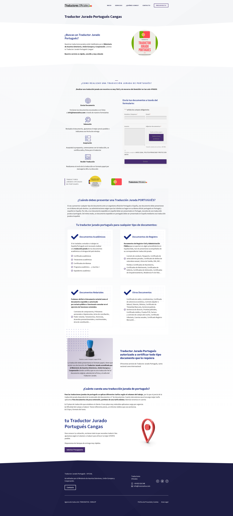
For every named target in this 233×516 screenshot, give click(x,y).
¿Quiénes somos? (132, 5)
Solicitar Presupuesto (75, 450)
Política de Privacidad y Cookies (148, 502)
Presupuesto (161, 5)
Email (148, 114)
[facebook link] (167, 481)
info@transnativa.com (142, 486)
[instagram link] (157, 481)
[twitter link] (162, 481)
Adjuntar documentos (153, 126)
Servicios (118, 5)
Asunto (126, 126)
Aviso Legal (164, 502)
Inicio (109, 5)
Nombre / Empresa (130, 114)
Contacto (146, 5)
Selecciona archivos (156, 137)
